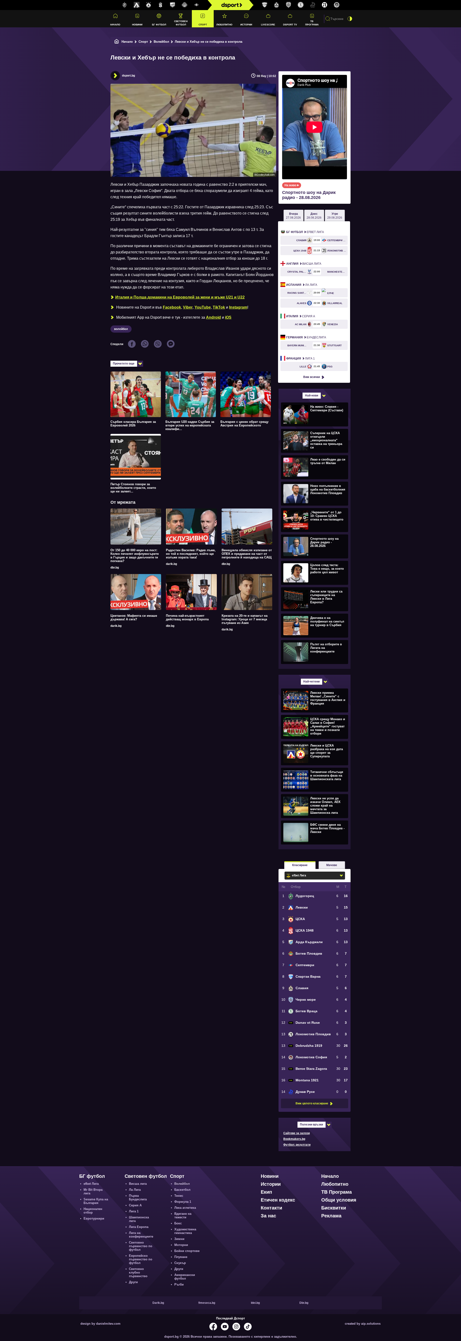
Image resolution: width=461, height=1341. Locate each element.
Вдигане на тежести (182, 1215)
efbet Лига (305, 232)
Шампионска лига (139, 1219)
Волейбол (161, 41)
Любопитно (224, 24)
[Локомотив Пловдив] (325, 5)
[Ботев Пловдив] (185, 5)
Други (133, 1282)
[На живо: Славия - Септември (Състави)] (314, 414)
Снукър (180, 1263)
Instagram (238, 307)
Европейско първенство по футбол (140, 1259)
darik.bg (171, 564)
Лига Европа (138, 1227)
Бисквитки (333, 1207)
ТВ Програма (312, 23)
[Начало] (116, 41)
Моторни (181, 1245)
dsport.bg (128, 75)
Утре (334, 215)
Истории (246, 24)
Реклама (331, 1215)
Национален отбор (93, 1210)
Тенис (178, 1195)
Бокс (178, 1223)
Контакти (271, 1207)
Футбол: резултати (296, 1144)
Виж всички (311, 377)
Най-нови (311, 395)
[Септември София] (197, 5)
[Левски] (137, 5)
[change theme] (350, 18)
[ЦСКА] (149, 5)
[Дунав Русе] (313, 5)
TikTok (219, 307)
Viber (188, 307)
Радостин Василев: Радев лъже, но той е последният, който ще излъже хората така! (191, 553)
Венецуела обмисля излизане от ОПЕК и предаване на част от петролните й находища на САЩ (247, 553)
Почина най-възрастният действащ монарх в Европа (187, 617)
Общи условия (338, 1200)
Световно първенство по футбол (140, 1246)
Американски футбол (184, 1276)
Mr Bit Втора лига (93, 1191)
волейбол (121, 329)
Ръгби (179, 1284)
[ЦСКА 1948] (161, 5)
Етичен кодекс (278, 1200)
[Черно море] (289, 5)
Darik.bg (158, 1303)
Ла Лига (301, 285)
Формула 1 (182, 1201)
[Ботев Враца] (301, 5)
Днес (314, 215)
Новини (137, 24)
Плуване (180, 1257)
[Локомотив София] (337, 5)
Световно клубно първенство (138, 1272)
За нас (268, 1215)
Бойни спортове (187, 1251)
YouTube (202, 307)
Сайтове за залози (296, 1133)
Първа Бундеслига (138, 1197)
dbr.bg (114, 567)
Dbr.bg (303, 1303)
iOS (228, 317)
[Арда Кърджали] (173, 5)
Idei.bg (255, 1303)
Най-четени (311, 681)
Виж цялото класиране (312, 1103)
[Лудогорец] (125, 5)
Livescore (268, 24)
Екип (266, 1192)
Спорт (203, 24)
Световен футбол (181, 23)
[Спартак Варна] (265, 5)
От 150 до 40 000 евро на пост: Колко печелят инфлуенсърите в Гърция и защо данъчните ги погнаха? (134, 555)
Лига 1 (300, 358)
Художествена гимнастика (185, 1231)
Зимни (179, 1239)
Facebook (172, 307)
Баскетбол (182, 1189)
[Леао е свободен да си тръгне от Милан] (314, 467)
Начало (115, 24)
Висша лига (303, 263)
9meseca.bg (206, 1303)
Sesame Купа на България (96, 1201)
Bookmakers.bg (294, 1139)
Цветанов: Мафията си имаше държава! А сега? (133, 617)
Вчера (293, 215)
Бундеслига (306, 337)
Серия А (300, 316)
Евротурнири (94, 1218)
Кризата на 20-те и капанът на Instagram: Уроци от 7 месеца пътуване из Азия (244, 619)
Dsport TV (290, 24)
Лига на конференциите (141, 1234)
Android (213, 317)
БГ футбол (159, 24)
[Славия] (277, 5)
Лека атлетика (185, 1207)
